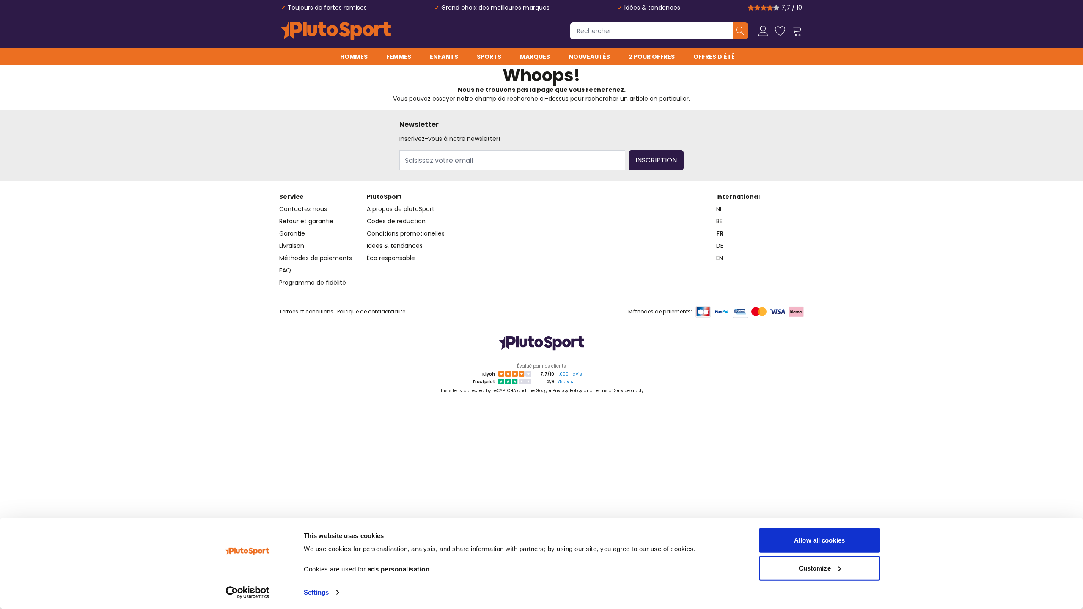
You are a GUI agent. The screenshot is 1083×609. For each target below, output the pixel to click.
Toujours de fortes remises (327, 7)
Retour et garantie (306, 221)
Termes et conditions (306, 311)
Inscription (656, 160)
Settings (316, 592)
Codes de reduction (396, 221)
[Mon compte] (763, 31)
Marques (535, 56)
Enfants (444, 56)
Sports (489, 56)
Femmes (398, 56)
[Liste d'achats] (780, 31)
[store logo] (336, 31)
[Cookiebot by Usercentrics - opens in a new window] (248, 592)
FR (719, 233)
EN (719, 258)
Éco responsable (391, 258)
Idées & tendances (652, 7)
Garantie (292, 233)
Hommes (354, 56)
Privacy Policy (567, 390)
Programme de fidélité (312, 282)
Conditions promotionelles (406, 233)
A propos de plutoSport (400, 209)
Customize (815, 567)
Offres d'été (714, 56)
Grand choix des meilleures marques (495, 7)
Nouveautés (589, 56)
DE (719, 245)
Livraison (291, 245)
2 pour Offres (652, 56)
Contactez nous (303, 209)
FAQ (285, 270)
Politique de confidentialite (371, 311)
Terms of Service (612, 390)
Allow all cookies (819, 540)
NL (719, 209)
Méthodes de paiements (315, 258)
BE (719, 221)
